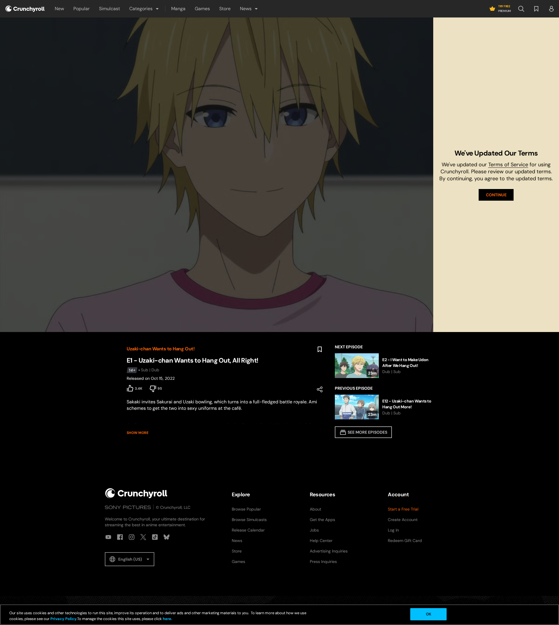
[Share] (320, 389)
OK (428, 614)
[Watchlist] (536, 8)
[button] (144, 8)
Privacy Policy (63, 618)
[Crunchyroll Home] (136, 493)
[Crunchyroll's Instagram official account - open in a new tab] (131, 537)
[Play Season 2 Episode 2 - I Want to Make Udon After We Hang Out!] (383, 365)
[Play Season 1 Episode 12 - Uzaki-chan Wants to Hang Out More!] (383, 407)
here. (167, 618)
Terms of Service (508, 164)
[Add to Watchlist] (320, 349)
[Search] (521, 8)
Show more (137, 432)
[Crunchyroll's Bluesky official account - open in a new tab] (166, 537)
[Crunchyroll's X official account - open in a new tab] (143, 537)
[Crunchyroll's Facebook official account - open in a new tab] (119, 537)
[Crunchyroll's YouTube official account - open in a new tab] (108, 537)
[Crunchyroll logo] (25, 8)
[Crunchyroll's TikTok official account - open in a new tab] (154, 537)
